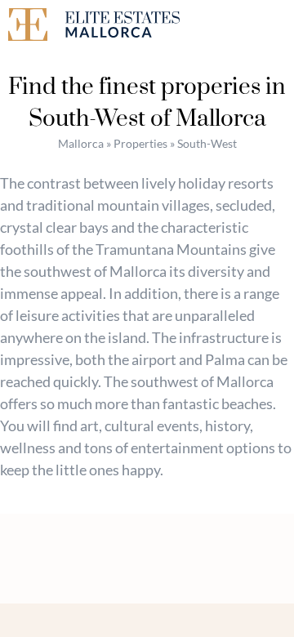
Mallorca (81, 143)
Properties (140, 143)
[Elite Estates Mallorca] (73, 27)
